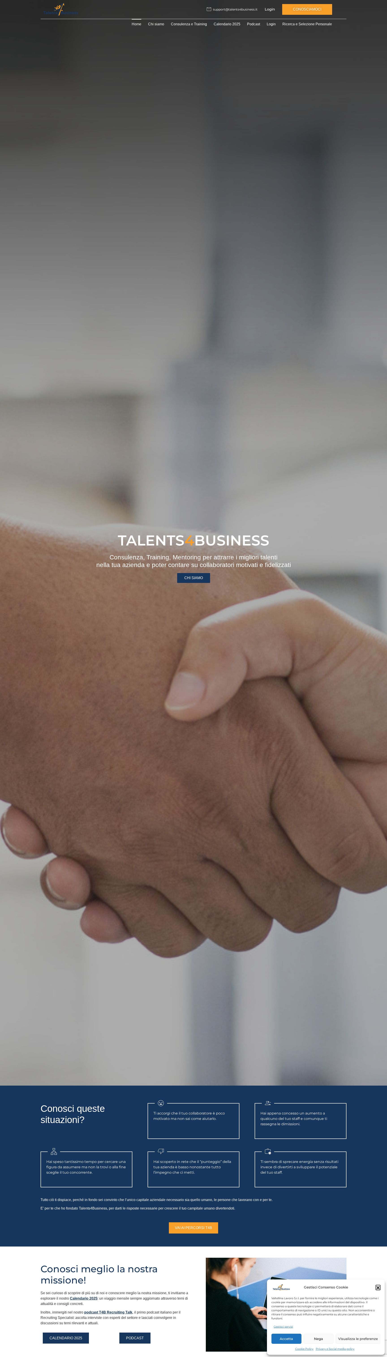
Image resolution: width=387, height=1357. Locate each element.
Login (270, 9)
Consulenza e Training (189, 24)
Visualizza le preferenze (358, 1339)
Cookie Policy (304, 1349)
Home (136, 24)
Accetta (286, 1339)
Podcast (253, 24)
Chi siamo (156, 24)
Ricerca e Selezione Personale (307, 24)
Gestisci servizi (283, 1326)
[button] (378, 1287)
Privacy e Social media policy (335, 1349)
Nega (318, 1339)
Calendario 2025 (227, 24)
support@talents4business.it (235, 9)
